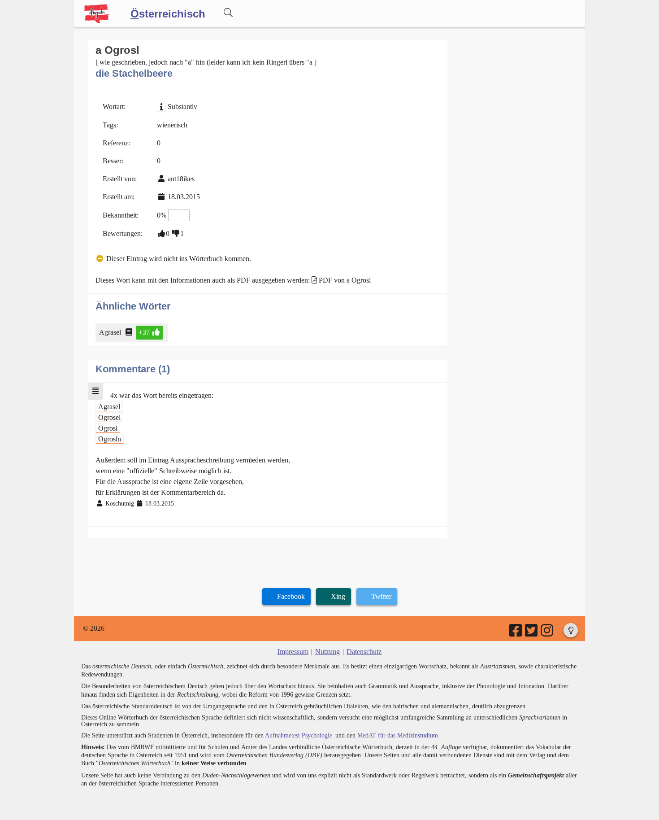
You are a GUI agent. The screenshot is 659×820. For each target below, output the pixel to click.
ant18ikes (181, 179)
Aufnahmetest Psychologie (298, 735)
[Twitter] (532, 633)
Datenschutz (364, 651)
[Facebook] (516, 633)
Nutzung (327, 651)
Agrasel (110, 332)
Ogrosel (109, 417)
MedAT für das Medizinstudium (397, 735)
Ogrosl (107, 428)
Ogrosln (109, 438)
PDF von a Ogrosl (345, 280)
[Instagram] (548, 633)
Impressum (292, 651)
